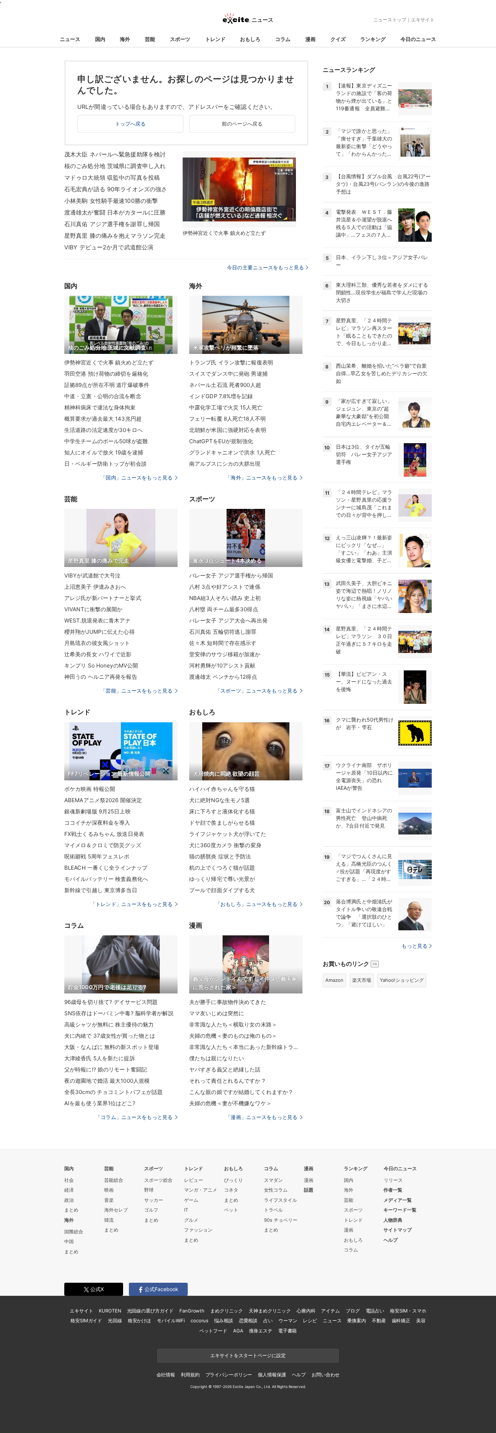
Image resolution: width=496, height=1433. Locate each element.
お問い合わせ (326, 1374)
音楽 (109, 1200)
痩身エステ (260, 1331)
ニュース (70, 39)
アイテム (330, 1311)
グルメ (191, 1220)
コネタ (231, 1190)
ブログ (353, 1311)
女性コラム (276, 1190)
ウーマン (288, 1320)
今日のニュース (418, 39)
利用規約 (190, 1374)
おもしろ (250, 39)
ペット (231, 1210)
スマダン (273, 1180)
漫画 (310, 39)
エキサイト (423, 20)
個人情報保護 (272, 1374)
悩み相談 (223, 1320)
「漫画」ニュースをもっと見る (261, 1117)
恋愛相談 (248, 1320)
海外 (125, 39)
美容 (421, 1320)
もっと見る (414, 946)
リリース (393, 1180)
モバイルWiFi (171, 1320)
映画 (109, 1190)
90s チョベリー (280, 1220)
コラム (282, 39)
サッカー (153, 1200)
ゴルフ (151, 1210)
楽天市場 (361, 980)
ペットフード (213, 1331)
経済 (69, 1190)
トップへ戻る (130, 124)
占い (268, 1320)
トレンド (215, 39)
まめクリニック (226, 1311)
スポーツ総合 (158, 1180)
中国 (69, 1241)
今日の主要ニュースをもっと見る (265, 267)
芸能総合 (113, 1180)
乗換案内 (356, 1320)
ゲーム (191, 1200)
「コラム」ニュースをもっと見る (133, 1117)
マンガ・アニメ (200, 1190)
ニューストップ (389, 20)
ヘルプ (390, 1240)
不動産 (379, 1320)
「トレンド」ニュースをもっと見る (131, 904)
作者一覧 (392, 1190)
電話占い (375, 1311)
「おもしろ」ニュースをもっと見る (256, 904)
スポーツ (180, 39)
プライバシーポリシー (229, 1374)
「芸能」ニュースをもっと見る (136, 690)
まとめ (71, 1210)
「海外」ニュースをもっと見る (261, 477)
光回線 (115, 1320)
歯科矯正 (401, 1320)
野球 (149, 1190)
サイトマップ (397, 1230)
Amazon (334, 980)
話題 (308, 1190)
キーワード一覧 (399, 1210)
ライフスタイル (280, 1200)
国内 (100, 39)
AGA (238, 1331)
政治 (69, 1200)
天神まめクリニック (270, 1311)
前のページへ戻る (242, 124)
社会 (69, 1180)
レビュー (193, 1180)
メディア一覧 (397, 1200)
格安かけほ (139, 1320)
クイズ (338, 39)
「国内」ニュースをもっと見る (136, 477)
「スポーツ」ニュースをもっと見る (256, 690)
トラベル (273, 1210)
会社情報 (165, 1374)
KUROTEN (110, 1311)
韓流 (109, 1220)
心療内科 (306, 1311)
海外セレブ (116, 1210)
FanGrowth (191, 1311)
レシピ (310, 1320)
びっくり (233, 1180)
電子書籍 (287, 1331)
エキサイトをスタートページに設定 (248, 1355)
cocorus (199, 1320)
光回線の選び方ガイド (150, 1311)
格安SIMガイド (86, 1320)
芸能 (150, 39)
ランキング (373, 39)
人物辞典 (392, 1220)
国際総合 (73, 1231)
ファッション (198, 1230)
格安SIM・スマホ (408, 1311)
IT (186, 1210)
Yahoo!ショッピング (402, 980)
